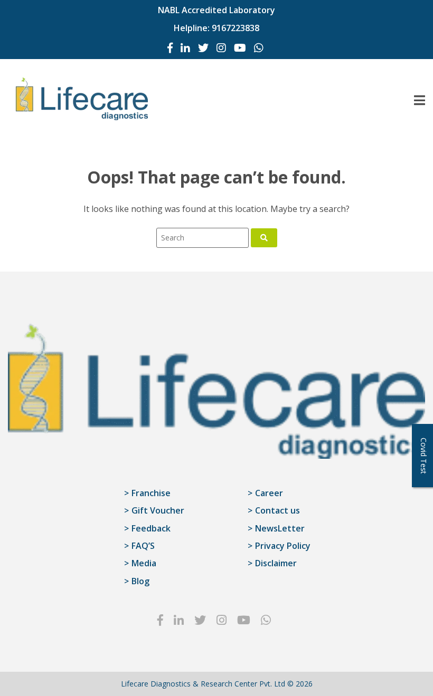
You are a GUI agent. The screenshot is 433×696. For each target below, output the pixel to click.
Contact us (277, 510)
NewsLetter (280, 528)
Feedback (151, 528)
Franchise (151, 493)
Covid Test (424, 456)
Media (143, 563)
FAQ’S (143, 546)
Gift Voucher (157, 510)
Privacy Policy (282, 546)
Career (269, 493)
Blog (140, 581)
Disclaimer (276, 563)
